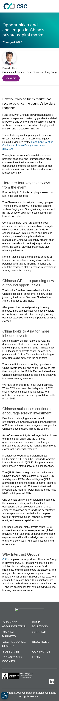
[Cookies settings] (4, 695)
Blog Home (40, 641)
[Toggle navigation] (55, 6)
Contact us (41, 651)
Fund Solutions (39, 624)
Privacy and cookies (12, 659)
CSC (5, 559)
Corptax (39, 632)
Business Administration (14, 624)
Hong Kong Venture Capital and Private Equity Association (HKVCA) (27, 145)
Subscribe (11, 651)
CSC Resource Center (14, 644)
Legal (36, 657)
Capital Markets (9, 634)
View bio (11, 78)
